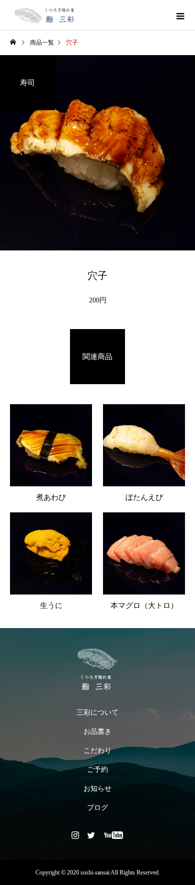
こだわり (98, 750)
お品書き (98, 731)
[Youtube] (113, 835)
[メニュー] (180, 15)
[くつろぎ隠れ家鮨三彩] (97, 669)
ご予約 (97, 769)
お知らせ (98, 788)
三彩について (97, 712)
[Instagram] (75, 835)
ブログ (97, 807)
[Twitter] (91, 835)
